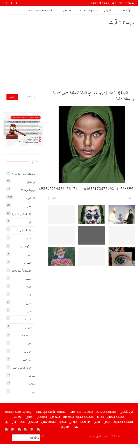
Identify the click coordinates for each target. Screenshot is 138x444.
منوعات (32, 376)
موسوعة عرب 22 (88, 10)
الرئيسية (127, 10)
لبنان (29, 295)
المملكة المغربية (25, 230)
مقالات (32, 384)
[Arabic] (37, 431)
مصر (29, 206)
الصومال (27, 263)
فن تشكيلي (110, 10)
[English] (30, 431)
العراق (28, 287)
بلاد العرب (67, 10)
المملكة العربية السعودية (21, 214)
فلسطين (28, 279)
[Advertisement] (69, 57)
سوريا (28, 303)
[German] (18, 431)
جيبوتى (73, 421)
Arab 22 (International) (40, 10)
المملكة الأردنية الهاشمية (21, 271)
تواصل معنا (117, 3)
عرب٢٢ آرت (122, 22)
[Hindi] (11, 431)
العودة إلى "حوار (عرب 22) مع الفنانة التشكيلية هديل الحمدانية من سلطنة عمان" (94, 96)
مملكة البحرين (25, 247)
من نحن (130, 3)
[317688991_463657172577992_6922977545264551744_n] (122, 214)
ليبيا (29, 222)
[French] (24, 431)
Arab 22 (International (23, 174)
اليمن (29, 344)
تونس (28, 311)
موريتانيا (27, 327)
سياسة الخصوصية (100, 3)
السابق (129, 198)
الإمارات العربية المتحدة (21, 368)
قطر (29, 255)
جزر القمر (27, 360)
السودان (27, 319)
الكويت (27, 352)
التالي (54, 198)
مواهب (32, 392)
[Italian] (5, 431)
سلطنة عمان (26, 335)
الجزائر (28, 238)
